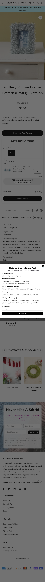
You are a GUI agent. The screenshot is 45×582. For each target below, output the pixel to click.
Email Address (6, 306)
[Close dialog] (43, 266)
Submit (22, 313)
